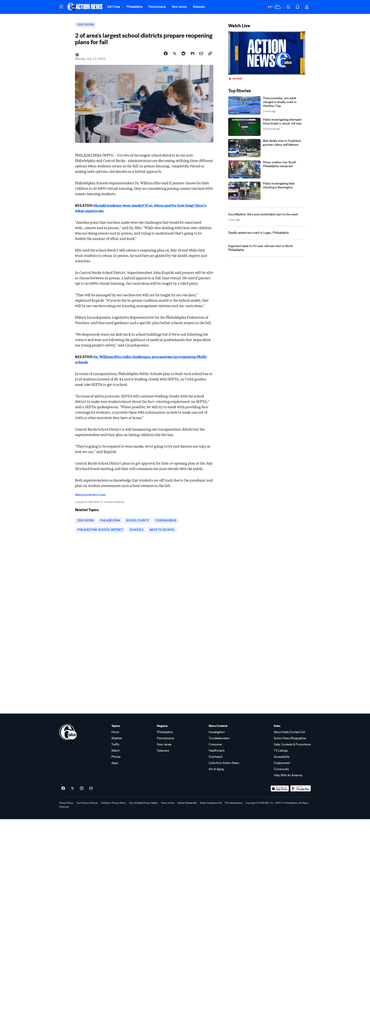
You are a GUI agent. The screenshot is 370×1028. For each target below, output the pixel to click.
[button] (61, 6)
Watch (115, 750)
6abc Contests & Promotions (292, 744)
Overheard (215, 756)
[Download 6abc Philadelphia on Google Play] (300, 788)
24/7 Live (113, 7)
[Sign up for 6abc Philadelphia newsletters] (91, 788)
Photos (115, 756)
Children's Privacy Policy (113, 803)
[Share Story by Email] (201, 53)
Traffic (115, 744)
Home (115, 732)
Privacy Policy (66, 803)
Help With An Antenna (288, 775)
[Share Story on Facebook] (165, 53)
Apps (114, 763)
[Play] (266, 53)
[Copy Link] (210, 53)
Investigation (217, 732)
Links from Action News (224, 763)
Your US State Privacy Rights (143, 803)
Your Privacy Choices (87, 803)
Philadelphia (134, 7)
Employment (282, 763)
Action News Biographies (290, 738)
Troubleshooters (219, 738)
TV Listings (281, 750)
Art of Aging (216, 769)
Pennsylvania (157, 7)
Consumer (215, 744)
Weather (116, 738)
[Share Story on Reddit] (183, 53)
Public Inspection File (211, 803)
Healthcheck (217, 750)
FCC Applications (234, 803)
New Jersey (179, 7)
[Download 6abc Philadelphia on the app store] (280, 788)
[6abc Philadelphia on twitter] (72, 788)
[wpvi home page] (68, 732)
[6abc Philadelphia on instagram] (82, 788)
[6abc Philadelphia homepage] (85, 7)
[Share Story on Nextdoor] (192, 53)
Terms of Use (167, 803)
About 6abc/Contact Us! (289, 732)
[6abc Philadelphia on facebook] (63, 788)
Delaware (199, 7)
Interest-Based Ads (187, 803)
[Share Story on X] (174, 53)
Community (281, 769)
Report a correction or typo (90, 494)
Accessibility (282, 756)
